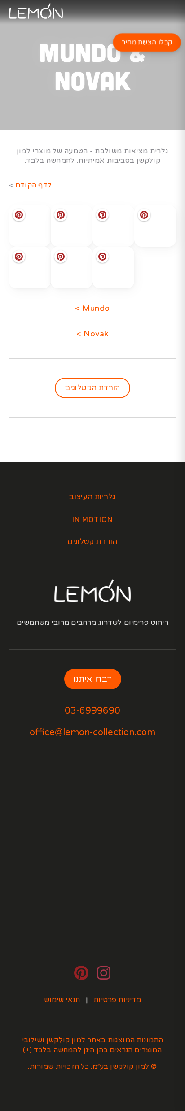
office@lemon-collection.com (92, 732)
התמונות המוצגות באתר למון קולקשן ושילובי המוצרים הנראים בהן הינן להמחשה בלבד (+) (91, 1045)
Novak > (92, 334)
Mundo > (92, 308)
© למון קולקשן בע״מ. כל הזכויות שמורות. (92, 1066)
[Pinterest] (81, 973)
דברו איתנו (92, 679)
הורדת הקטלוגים (92, 387)
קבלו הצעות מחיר (147, 43)
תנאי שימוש (62, 999)
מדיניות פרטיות (117, 999)
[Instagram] (104, 973)
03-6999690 (92, 711)
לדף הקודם (33, 185)
